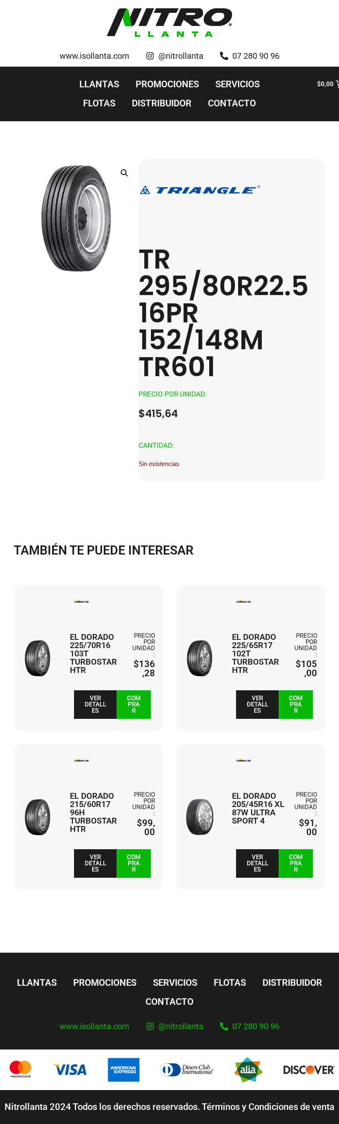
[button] (124, 173)
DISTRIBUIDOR (161, 103)
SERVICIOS (237, 84)
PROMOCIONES (167, 84)
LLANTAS (99, 84)
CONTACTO (232, 103)
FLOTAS (99, 103)
